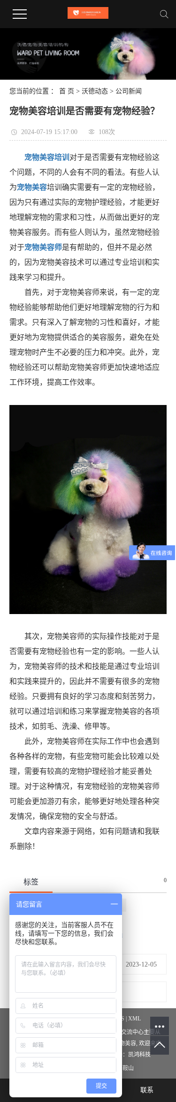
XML (134, 1018)
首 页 (66, 91)
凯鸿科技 (139, 1054)
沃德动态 (95, 91)
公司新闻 (128, 91)
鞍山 (128, 1068)
